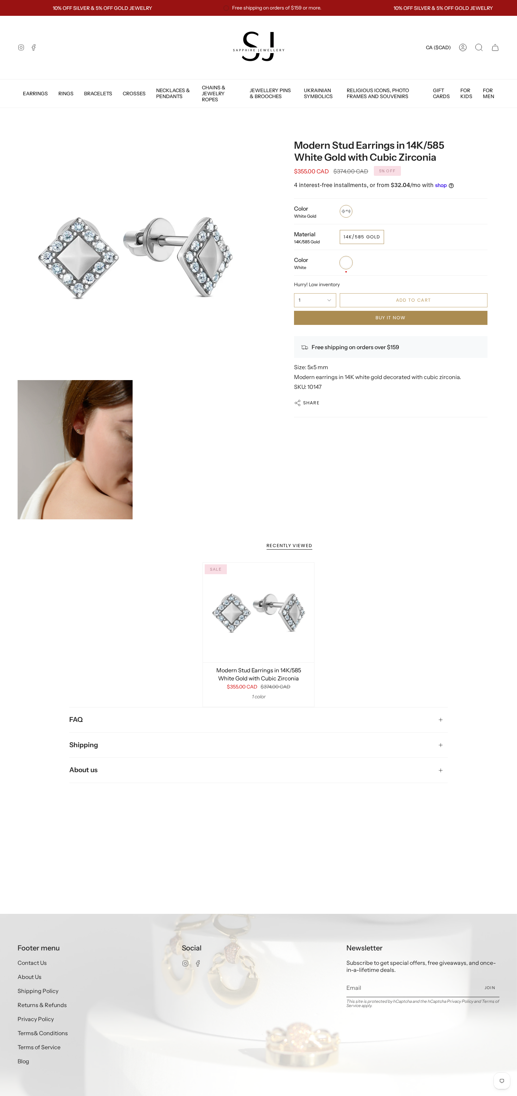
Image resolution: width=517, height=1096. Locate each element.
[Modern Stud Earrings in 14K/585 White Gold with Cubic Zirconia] (258, 613)
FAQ (76, 720)
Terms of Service (39, 1047)
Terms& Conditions (43, 1033)
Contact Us (32, 962)
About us (83, 770)
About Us (30, 976)
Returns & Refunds (42, 1004)
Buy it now (391, 317)
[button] (479, 47)
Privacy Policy (36, 1019)
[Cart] (495, 47)
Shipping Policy (38, 990)
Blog (23, 1061)
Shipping (83, 745)
